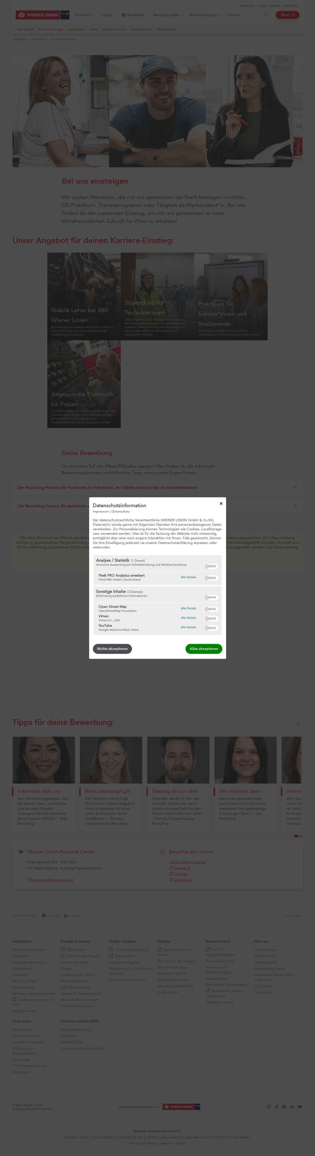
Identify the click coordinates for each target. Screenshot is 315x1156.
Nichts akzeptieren (112, 649)
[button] (206, 566)
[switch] (211, 566)
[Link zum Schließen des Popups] (221, 503)
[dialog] (157, 578)
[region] (157, 595)
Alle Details (188, 577)
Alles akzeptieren (204, 649)
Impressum (101, 511)
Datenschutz (121, 511)
